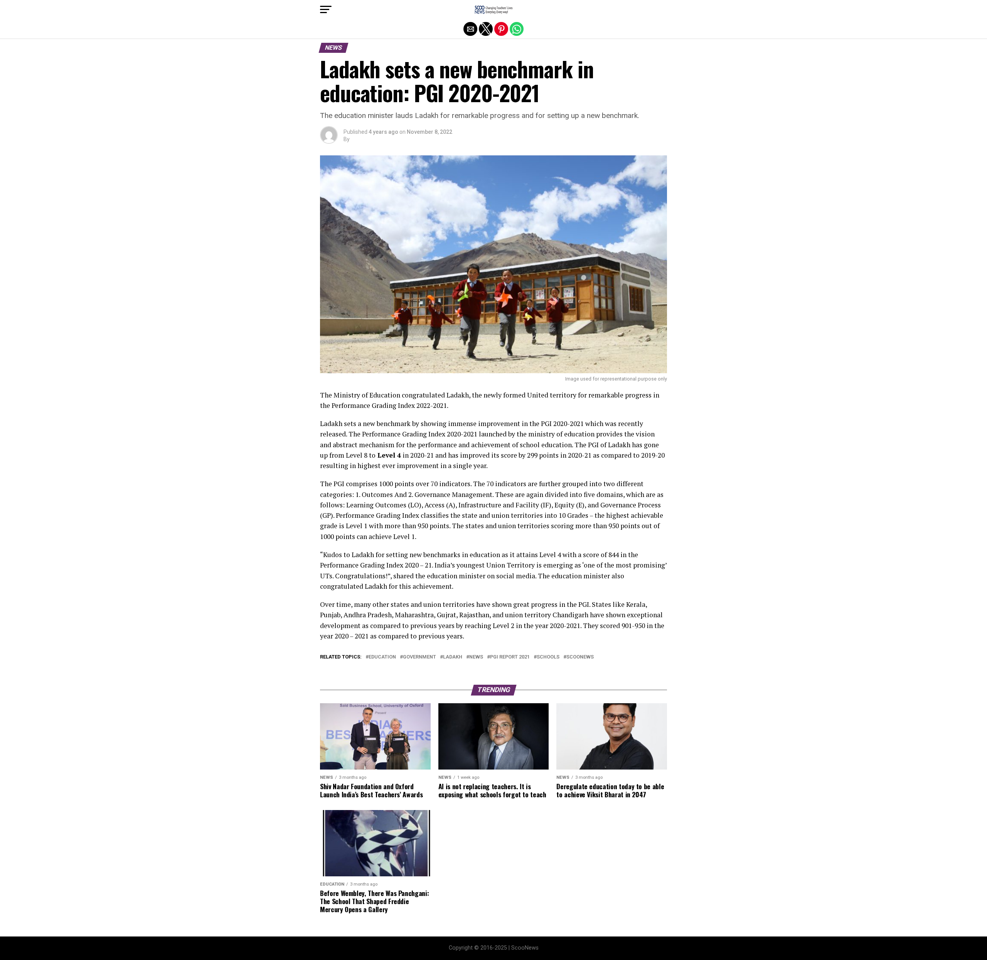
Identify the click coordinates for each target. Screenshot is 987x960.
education (382, 657)
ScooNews (580, 657)
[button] (326, 9)
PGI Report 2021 (510, 657)
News (476, 657)
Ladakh (452, 657)
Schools (548, 657)
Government (419, 657)
